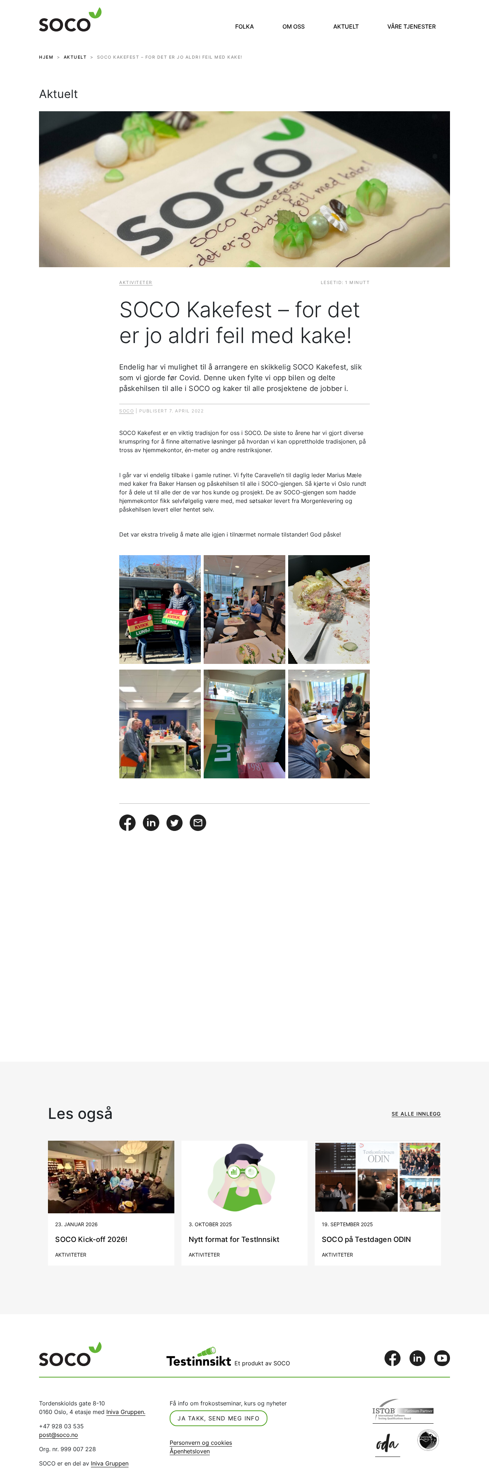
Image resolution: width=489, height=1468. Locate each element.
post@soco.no (58, 1434)
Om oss (293, 26)
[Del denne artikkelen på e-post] (198, 822)
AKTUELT (75, 57)
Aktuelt (346, 26)
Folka (244, 26)
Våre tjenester (411, 26)
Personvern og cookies (201, 1442)
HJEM (46, 57)
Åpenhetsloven (190, 1451)
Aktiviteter (135, 282)
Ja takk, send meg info (219, 1418)
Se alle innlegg (416, 1114)
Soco (126, 411)
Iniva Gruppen (110, 1463)
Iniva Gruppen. (125, 1411)
